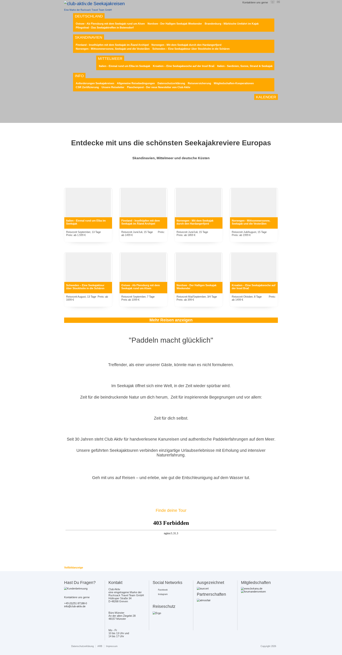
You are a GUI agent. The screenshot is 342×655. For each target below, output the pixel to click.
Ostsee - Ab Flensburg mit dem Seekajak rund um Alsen (110, 23)
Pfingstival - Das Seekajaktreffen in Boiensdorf (105, 27)
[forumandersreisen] (253, 591)
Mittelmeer (110, 58)
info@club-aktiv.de (75, 606)
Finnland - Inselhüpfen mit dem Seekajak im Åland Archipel (112, 44)
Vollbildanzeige (73, 567)
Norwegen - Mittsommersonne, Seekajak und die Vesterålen (113, 48)
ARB (99, 646)
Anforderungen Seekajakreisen (95, 83)
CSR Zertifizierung (87, 87)
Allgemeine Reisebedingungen (136, 83)
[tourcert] (203, 588)
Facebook (163, 590)
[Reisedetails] (88, 205)
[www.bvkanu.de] (251, 588)
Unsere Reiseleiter (113, 87)
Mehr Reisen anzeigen (171, 320)
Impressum (112, 646)
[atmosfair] (204, 600)
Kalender (266, 97)
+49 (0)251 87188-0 (75, 603)
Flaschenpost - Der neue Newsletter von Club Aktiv (158, 87)
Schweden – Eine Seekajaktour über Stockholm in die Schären (191, 48)
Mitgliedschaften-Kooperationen (234, 83)
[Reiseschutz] (157, 613)
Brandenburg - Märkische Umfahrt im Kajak (232, 23)
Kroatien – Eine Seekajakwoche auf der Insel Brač (183, 65)
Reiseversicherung (199, 83)
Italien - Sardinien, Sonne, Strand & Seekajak (245, 65)
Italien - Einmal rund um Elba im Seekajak (124, 65)
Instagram (163, 594)
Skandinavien (88, 37)
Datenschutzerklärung (171, 83)
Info (79, 76)
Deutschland (89, 16)
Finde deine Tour (171, 510)
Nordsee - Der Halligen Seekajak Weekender (174, 23)
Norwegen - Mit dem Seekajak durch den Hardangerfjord (186, 44)
